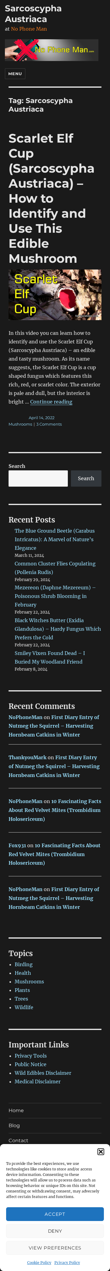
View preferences (55, 1248)
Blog (14, 1125)
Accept (55, 1214)
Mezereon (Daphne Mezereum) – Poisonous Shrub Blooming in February (55, 596)
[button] (101, 1152)
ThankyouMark (27, 757)
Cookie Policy (39, 1262)
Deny (55, 1231)
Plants (22, 990)
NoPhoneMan (25, 717)
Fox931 (17, 845)
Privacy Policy (67, 1262)
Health (23, 973)
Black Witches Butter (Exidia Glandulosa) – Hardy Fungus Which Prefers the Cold (58, 629)
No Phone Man (29, 29)
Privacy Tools (31, 1056)
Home (16, 1110)
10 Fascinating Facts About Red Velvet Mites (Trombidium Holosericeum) (55, 810)
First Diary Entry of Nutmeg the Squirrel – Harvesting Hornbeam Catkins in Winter (54, 726)
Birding (24, 964)
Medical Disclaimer (38, 1081)
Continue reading (51, 402)
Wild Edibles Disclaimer (43, 1073)
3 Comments (49, 424)
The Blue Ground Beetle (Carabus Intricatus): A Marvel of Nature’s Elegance (55, 539)
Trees (21, 999)
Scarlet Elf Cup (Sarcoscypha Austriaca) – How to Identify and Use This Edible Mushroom (52, 198)
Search (17, 466)
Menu (15, 73)
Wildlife (24, 1007)
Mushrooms (20, 424)
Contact (18, 1140)
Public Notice (30, 1064)
